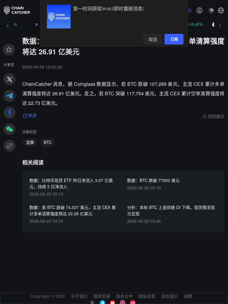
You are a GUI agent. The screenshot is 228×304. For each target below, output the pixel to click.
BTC (48, 142)
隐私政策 (147, 296)
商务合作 (124, 296)
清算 (30, 142)
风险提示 (169, 296)
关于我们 (79, 296)
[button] (220, 10)
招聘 (188, 296)
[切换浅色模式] (211, 10)
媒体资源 (102, 296)
